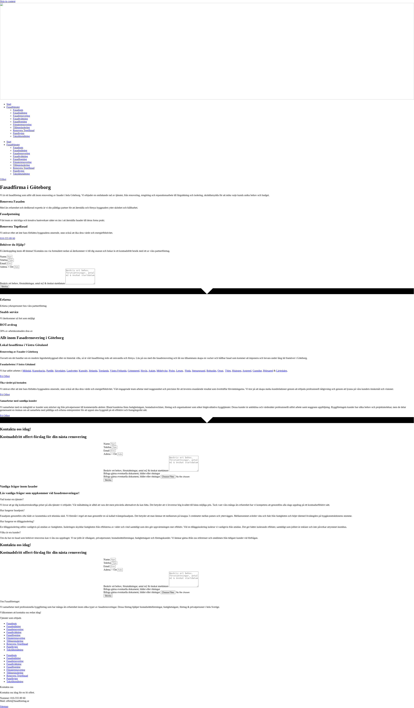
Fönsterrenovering (22, 124)
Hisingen (236, 370)
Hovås (144, 370)
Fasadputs (18, 110)
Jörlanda (93, 370)
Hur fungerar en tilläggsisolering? (17, 521)
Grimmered (133, 370)
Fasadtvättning (20, 118)
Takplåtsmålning (21, 136)
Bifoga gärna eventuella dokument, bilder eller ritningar (132, 476)
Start (8, 104)
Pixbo (172, 370)
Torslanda (104, 370)
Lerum (179, 370)
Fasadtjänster (13, 107)
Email (3, 263)
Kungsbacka (38, 370)
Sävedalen (60, 370)
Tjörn (228, 370)
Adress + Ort (7, 266)
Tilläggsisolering (21, 127)
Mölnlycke (162, 370)
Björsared (268, 370)
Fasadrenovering (21, 115)
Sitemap (4, 706)
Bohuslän (211, 370)
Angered (246, 370)
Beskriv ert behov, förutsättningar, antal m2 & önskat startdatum (32, 283)
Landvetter (72, 370)
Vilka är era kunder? (10, 532)
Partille (50, 370)
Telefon (4, 260)
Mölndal (26, 370)
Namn (3, 256)
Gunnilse (257, 370)
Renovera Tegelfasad (23, 130)
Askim (151, 370)
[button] (207, 499)
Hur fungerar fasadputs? (12, 510)
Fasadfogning (20, 121)
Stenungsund (198, 370)
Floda (188, 370)
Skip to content (7, 1)
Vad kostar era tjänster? (12, 499)
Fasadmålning (20, 112)
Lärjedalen (281, 370)
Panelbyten (18, 133)
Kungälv (83, 370)
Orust (220, 370)
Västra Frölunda (118, 370)
